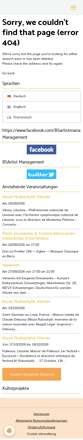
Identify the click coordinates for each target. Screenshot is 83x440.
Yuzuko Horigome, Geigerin (31, 374)
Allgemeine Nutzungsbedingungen (41, 420)
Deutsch (19, 96)
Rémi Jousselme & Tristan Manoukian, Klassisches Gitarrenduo (38, 236)
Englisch (19, 107)
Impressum (41, 414)
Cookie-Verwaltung (41, 434)
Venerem (10, 264)
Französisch (22, 117)
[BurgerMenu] (73, 7)
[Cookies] (9, 431)
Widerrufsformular (42, 427)
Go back (8, 73)
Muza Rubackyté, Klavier (26, 196)
